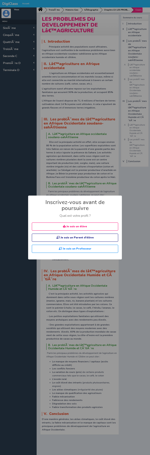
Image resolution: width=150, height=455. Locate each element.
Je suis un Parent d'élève (77, 237)
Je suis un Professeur (76, 248)
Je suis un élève (76, 226)
